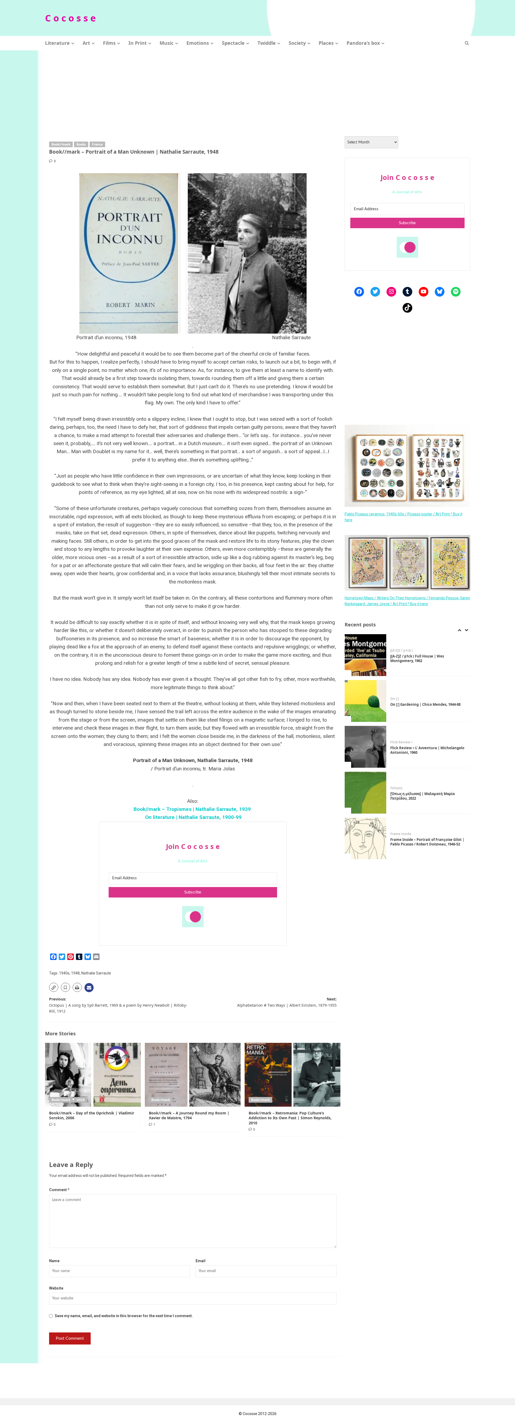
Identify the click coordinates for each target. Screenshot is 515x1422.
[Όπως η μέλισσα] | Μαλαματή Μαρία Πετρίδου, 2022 (422, 750)
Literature (57, 43)
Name (54, 1261)
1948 (75, 973)
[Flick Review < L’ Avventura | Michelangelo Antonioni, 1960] (366, 701)
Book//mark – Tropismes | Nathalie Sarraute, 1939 (193, 809)
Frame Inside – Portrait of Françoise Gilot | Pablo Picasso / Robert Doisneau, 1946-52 (427, 796)
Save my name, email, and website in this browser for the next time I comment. (124, 1316)
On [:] (394, 653)
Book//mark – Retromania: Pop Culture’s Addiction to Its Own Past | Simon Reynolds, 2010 (290, 1117)
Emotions (197, 43)
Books (81, 144)
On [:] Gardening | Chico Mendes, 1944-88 (425, 658)
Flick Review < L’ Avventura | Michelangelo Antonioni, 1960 (427, 704)
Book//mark (61, 144)
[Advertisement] (257, 90)
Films (109, 43)
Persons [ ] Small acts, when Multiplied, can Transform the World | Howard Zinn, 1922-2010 (427, 842)
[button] (467, 43)
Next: (287, 1001)
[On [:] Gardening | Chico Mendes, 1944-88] (366, 655)
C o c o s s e (70, 18)
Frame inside (400, 788)
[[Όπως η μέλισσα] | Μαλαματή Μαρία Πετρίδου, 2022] (366, 747)
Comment (59, 1190)
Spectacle (233, 43)
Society (297, 43)
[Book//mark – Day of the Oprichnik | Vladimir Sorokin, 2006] (93, 1075)
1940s (64, 973)
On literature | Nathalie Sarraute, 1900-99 (193, 817)
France (97, 144)
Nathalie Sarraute (96, 973)
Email (200, 1261)
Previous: (118, 1005)
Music (167, 43)
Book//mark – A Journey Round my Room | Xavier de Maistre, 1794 (189, 1115)
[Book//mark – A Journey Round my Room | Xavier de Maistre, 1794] (193, 1075)
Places (326, 43)
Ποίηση (396, 742)
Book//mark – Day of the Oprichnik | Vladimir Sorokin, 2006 (91, 1115)
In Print (137, 43)
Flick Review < (401, 696)
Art (86, 43)
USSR (80, 1100)
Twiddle (267, 43)
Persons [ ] (398, 832)
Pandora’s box (363, 43)
